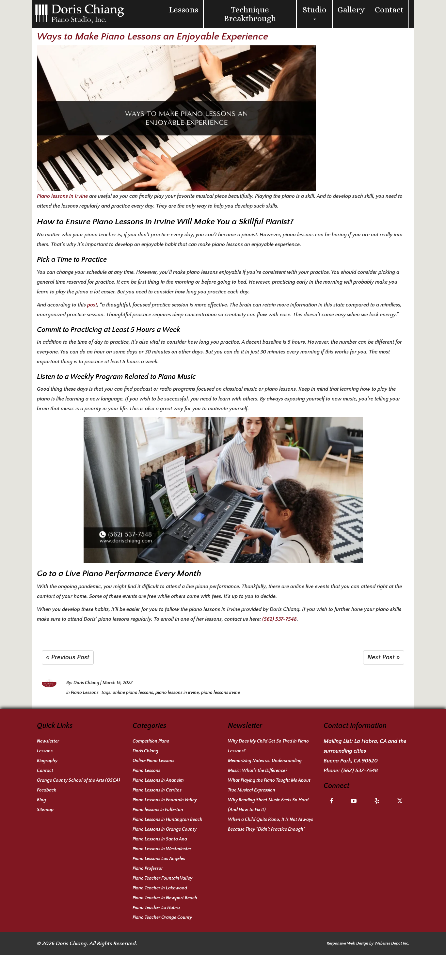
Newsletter (48, 741)
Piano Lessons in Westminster (162, 849)
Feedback (46, 790)
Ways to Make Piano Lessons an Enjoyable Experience (152, 36)
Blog (41, 800)
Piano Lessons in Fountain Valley (165, 800)
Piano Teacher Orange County (162, 917)
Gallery (351, 9)
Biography (47, 760)
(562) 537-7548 (279, 619)
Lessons (183, 9)
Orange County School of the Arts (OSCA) (78, 780)
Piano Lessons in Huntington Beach (167, 819)
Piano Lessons (85, 692)
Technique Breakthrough (250, 14)
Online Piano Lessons (153, 760)
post (92, 305)
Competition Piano (151, 741)
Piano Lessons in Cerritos (157, 790)
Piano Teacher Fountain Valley (162, 878)
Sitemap (45, 809)
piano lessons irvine (220, 692)
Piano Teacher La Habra (156, 907)
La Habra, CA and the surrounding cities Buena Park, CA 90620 (365, 751)
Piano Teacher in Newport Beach (165, 897)
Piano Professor (148, 868)
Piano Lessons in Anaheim (158, 780)
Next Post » (383, 657)
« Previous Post (67, 657)
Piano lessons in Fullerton (158, 809)
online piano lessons (133, 692)
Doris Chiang (86, 682)
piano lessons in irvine (177, 692)
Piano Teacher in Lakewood (160, 888)
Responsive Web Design (347, 943)
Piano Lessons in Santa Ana (160, 839)
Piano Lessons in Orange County (165, 829)
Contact (389, 9)
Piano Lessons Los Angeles (159, 858)
